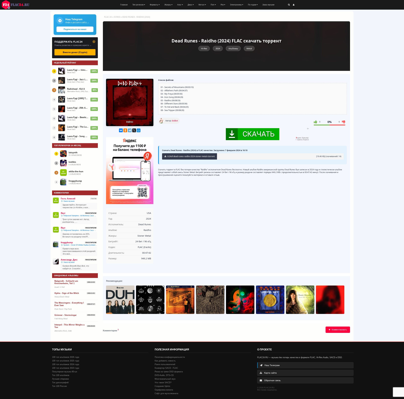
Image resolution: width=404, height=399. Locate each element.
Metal (249, 48)
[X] (134, 130)
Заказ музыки (268, 5)
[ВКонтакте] (121, 130)
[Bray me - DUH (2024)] (120, 300)
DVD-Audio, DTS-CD (164, 375)
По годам (252, 5)
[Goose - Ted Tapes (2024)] (150, 300)
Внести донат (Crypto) (75, 52)
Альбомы (233, 48)
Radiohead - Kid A (76, 89)
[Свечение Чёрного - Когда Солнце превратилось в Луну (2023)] (240, 300)
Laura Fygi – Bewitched (78, 117)
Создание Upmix (162, 386)
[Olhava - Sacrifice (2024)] (210, 300)
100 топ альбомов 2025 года (65, 361)
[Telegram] (130, 130)
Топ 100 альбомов (60, 375)
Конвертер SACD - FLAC (166, 368)
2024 (218, 48)
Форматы (154, 5)
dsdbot (175, 120)
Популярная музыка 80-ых (64, 371)
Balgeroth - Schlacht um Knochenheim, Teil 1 (66, 282)
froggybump (75, 181)
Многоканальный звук (165, 379)
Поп (213, 5)
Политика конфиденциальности (170, 357)
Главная (124, 5)
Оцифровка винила (164, 390)
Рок (222, 5)
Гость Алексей (68, 198)
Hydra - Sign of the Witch (66, 293)
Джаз (190, 5)
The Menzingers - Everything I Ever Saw (69, 304)
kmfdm (72, 162)
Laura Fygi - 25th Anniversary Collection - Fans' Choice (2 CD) (78, 108)
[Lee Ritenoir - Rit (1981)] (180, 300)
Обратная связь (272, 380)
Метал (202, 5)
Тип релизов (138, 5)
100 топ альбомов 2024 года (65, 364)
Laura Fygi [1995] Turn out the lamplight (78, 98)
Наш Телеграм (272, 365)
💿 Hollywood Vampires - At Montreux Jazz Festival (79, 216)
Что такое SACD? (163, 382)
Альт (179, 5)
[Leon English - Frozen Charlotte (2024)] (330, 300)
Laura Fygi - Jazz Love (78, 79)
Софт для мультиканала (166, 393)
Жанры (167, 5)
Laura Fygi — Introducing (78, 70)
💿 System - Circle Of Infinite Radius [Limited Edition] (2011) (79, 245)
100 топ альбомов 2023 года (65, 368)
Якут (63, 213)
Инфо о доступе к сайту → (77, 22)
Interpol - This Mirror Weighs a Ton (69, 326)
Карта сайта (270, 373)
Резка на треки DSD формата (169, 371)
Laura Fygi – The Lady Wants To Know (78, 127)
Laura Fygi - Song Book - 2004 (78, 136)
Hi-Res (117, 17)
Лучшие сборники (60, 379)
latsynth (73, 152)
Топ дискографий (60, 382)
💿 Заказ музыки (67, 201)
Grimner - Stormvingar (65, 315)
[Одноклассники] (125, 130)
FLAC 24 (17, 4)
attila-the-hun (76, 171)
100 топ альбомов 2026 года (65, 357)
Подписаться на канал (75, 29)
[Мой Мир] (138, 130)
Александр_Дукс (69, 260)
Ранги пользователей (165, 364)
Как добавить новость (165, 361)
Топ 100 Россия (59, 386)
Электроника (236, 5)
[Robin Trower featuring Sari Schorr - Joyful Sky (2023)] (270, 300)
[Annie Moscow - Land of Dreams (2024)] (300, 300)
